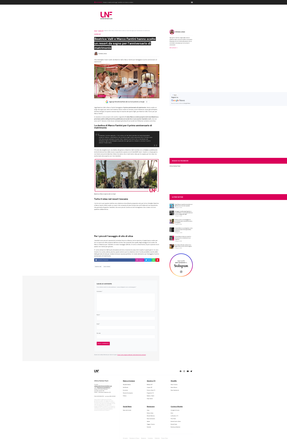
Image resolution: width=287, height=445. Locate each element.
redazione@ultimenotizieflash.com (103, 386)
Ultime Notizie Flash (175, 166)
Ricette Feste (174, 424)
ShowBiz (174, 381)
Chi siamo (125, 438)
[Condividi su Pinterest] (157, 260)
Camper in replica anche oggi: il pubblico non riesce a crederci (118, 2)
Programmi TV (150, 393)
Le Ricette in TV (174, 415)
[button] (192, 2)
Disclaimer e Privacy (134, 438)
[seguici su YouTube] (187, 371)
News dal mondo (127, 410)
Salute (148, 421)
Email (98, 324)
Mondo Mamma (151, 415)
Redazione (143, 438)
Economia (125, 390)
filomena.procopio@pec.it (103, 387)
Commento (99, 291)
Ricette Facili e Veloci (176, 421)
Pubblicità (157, 438)
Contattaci (150, 438)
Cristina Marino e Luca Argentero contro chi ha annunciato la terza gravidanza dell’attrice (184, 230)
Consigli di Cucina (175, 410)
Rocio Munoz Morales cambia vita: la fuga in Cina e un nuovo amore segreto (183, 245)
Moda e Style (150, 413)
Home (95, 30)
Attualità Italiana (127, 384)
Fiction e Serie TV (151, 390)
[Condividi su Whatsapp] (153, 260)
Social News (127, 406)
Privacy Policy (164, 438)
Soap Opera (150, 398)
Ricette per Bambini (175, 427)
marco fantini (107, 266)
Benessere (151, 406)
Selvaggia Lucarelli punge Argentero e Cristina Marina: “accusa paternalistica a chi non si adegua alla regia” (184, 213)
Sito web (99, 333)
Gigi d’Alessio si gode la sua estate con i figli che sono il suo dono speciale (184, 205)
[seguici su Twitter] (191, 371)
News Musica (174, 387)
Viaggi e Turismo (151, 424)
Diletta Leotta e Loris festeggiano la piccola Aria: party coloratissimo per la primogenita (183, 221)
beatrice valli (98, 266)
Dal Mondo (125, 387)
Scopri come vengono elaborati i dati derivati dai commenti (131, 354)
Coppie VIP (100, 30)
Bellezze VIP (149, 384)
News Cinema (174, 384)
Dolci (172, 413)
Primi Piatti (173, 418)
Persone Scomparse (128, 393)
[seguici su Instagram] (184, 371)
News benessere (151, 418)
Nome (98, 314)
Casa (148, 410)
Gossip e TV (151, 381)
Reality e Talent (150, 395)
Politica (124, 395)
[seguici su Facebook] (180, 371)
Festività (149, 427)
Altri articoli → (173, 48)
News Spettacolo (175, 390)
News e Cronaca (129, 381)
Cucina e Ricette (177, 406)
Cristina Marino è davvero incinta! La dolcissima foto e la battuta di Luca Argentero (183, 238)
